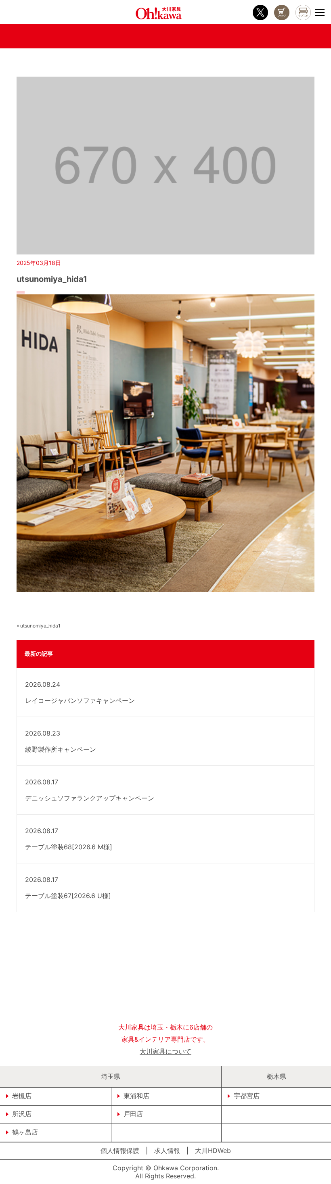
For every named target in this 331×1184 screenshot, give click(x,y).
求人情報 (167, 1150)
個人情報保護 (120, 1150)
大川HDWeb (213, 1150)
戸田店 (133, 1114)
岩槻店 (21, 1096)
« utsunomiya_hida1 (39, 626)
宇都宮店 (247, 1096)
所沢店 (21, 1114)
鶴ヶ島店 (25, 1132)
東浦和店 (136, 1096)
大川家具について (165, 1051)
